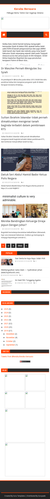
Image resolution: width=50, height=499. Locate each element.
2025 (6, 309)
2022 (6, 320)
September (10, 345)
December (10, 334)
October (9, 341)
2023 (6, 316)
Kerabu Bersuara (25, 9)
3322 (20, 246)
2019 (6, 331)
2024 (6, 313)
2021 (6, 323)
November (10, 337)
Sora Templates (19, 496)
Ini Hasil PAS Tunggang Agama (28, 280)
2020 (6, 327)
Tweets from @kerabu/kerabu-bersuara (17, 356)
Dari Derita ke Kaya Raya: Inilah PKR (30, 258)
